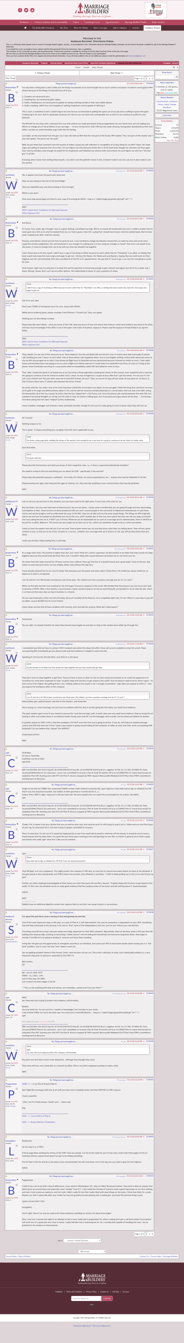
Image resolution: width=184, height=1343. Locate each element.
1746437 (150, 849)
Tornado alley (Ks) (11, 942)
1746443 (150, 1176)
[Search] (174, 67)
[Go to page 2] (152, 78)
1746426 (150, 219)
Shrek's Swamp (11, 1106)
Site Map (115, 1292)
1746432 (150, 615)
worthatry (122, 219)
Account (126, 1292)
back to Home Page (92, 7)
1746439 (150, 993)
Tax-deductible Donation (43, 28)
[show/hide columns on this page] (177, 67)
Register (168, 63)
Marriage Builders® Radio (136, 22)
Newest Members (167, 97)
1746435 (150, 784)
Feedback (58, 1292)
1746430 (150, 497)
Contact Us (144, 1256)
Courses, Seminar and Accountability (50, 22)
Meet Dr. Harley (81, 28)
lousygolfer (122, 1176)
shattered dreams (120, 994)
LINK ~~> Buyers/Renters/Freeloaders (38, 1122)
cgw (124, 785)
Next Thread (116, 73)
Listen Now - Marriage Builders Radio (155, 10)
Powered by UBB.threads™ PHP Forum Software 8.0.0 (92, 1326)
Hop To (60, 1241)
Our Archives (56, 63)
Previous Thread (43, 73)
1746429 (150, 414)
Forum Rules (11, 1256)
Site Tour (64, 28)
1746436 (150, 820)
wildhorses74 (121, 549)
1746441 (150, 1080)
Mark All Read (24, 1256)
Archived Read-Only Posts (76, 63)
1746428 (150, 350)
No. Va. (8, 197)
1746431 (150, 549)
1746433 (150, 644)
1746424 (150, 83)
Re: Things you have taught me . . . (62, 171)
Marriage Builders (30, 63)
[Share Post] (143, 83)
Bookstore (24, 22)
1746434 (150, 749)
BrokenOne (122, 171)
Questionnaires (112, 22)
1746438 (150, 912)
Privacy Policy (91, 1292)
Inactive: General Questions (103, 63)
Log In (176, 63)
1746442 (150, 1137)
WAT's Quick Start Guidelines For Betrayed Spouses (45, 210)
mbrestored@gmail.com (136, 56)
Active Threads (97, 67)
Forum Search (167, 72)
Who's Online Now (167, 83)
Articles (135, 28)
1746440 (150, 1041)
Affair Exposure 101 (31, 213)
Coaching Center (92, 22)
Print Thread (10, 78)
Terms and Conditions (74, 1292)
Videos (76, 22)
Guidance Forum (152, 28)
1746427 (150, 279)
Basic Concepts (100, 28)
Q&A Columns (120, 28)
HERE (24, 1084)
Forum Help (156, 1256)
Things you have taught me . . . (67, 84)
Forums (44, 63)
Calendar (86, 67)
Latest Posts (166, 115)
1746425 (150, 171)
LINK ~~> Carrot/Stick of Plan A (36, 1116)
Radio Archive (158, 22)
